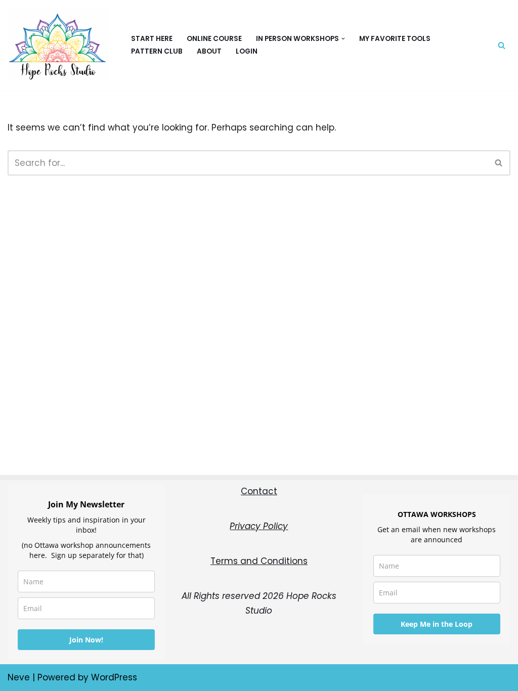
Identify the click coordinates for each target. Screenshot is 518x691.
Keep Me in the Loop (436, 624)
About (209, 51)
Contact (259, 491)
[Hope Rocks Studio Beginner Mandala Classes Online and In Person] (61, 45)
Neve (19, 677)
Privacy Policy (259, 526)
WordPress (114, 677)
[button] (343, 38)
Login (246, 51)
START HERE (151, 39)
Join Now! (86, 639)
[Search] (501, 45)
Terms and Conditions (259, 561)
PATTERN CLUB (157, 51)
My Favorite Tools (394, 39)
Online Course (214, 39)
